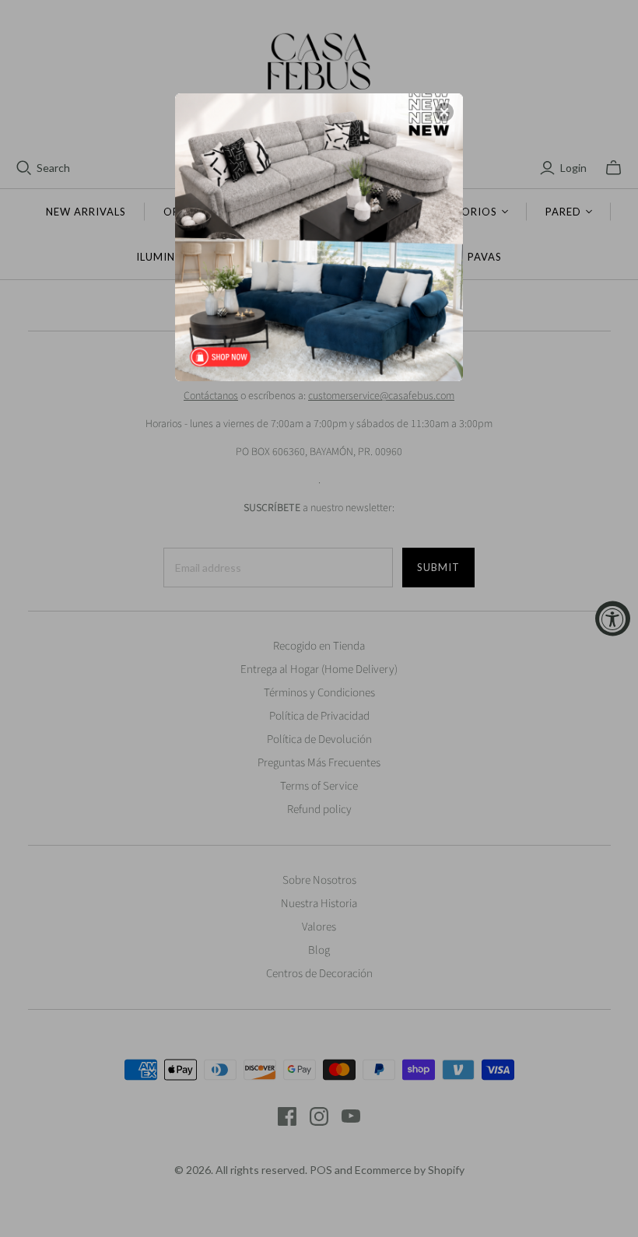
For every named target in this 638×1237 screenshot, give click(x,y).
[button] (444, 112)
